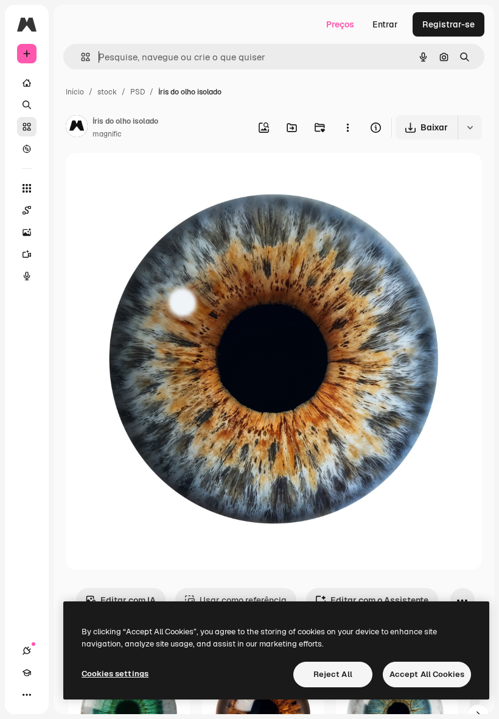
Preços (340, 24)
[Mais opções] (347, 127)
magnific (107, 134)
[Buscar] (27, 105)
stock (107, 92)
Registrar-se (448, 24)
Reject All (332, 674)
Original (144, 176)
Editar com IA (128, 600)
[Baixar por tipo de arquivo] (470, 127)
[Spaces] (27, 210)
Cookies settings (115, 673)
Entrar (385, 24)
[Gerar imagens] (27, 232)
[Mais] (27, 694)
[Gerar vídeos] (27, 254)
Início (75, 92)
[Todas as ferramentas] (27, 188)
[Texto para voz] (27, 276)
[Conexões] (27, 651)
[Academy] (27, 672)
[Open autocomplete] (80, 57)
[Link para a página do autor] (77, 128)
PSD (137, 92)
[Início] (27, 83)
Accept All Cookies (426, 674)
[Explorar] (27, 148)
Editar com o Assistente (379, 600)
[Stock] (27, 126)
